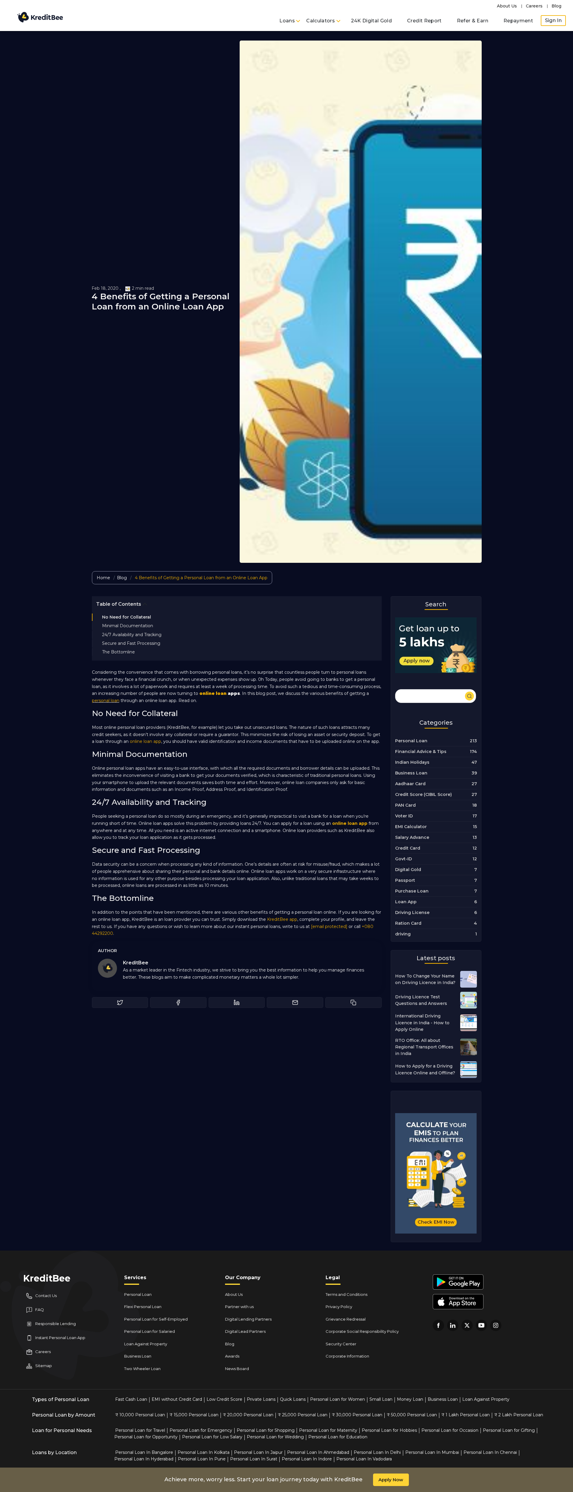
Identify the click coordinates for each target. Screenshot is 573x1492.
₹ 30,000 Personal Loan (357, 1414)
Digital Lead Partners (245, 1331)
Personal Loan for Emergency (201, 1430)
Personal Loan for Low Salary (212, 1437)
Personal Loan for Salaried (149, 1331)
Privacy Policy (339, 1306)
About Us (507, 6)
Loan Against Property (145, 1343)
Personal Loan (138, 1294)
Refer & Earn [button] (472, 21)
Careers (534, 6)
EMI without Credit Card (177, 1399)
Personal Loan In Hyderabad (143, 1459)
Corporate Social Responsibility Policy (362, 1331)
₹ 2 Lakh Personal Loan (518, 1414)
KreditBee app (282, 919)
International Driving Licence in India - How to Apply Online (422, 1022)
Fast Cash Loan (131, 1399)
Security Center (341, 1343)
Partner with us (239, 1306)
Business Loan (137, 1356)
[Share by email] (295, 1002)
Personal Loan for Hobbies (389, 1430)
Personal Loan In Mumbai (432, 1452)
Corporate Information (347, 1356)
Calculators (321, 21)
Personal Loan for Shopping (266, 1430)
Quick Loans (293, 1399)
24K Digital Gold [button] (371, 21)
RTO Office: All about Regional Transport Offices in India (424, 1047)
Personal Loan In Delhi (377, 1452)
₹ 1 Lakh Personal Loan (465, 1414)
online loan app (145, 741)
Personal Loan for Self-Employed (156, 1319)
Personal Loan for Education (337, 1437)
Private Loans (261, 1399)
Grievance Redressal (346, 1319)
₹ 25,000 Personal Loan (302, 1414)
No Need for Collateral (126, 617)
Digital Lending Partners (248, 1319)
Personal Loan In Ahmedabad (318, 1452)
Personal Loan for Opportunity (146, 1437)
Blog (556, 6)
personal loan (105, 700)
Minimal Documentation (127, 625)
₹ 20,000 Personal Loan (248, 1414)
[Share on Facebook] (178, 1002)
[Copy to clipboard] (353, 1002)
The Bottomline (118, 652)
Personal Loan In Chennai (490, 1452)
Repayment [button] (518, 21)
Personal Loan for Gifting (509, 1430)
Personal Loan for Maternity (328, 1430)
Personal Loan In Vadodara (364, 1459)
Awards (232, 1356)
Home (103, 577)
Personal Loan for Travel (140, 1430)
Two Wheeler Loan (142, 1368)
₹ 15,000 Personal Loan (194, 1414)
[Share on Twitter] (120, 1002)
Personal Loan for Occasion (449, 1430)
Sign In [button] (553, 20)
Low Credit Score (224, 1399)
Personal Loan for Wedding (275, 1437)
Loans (287, 21)
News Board (237, 1368)
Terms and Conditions (346, 1294)
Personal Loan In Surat (253, 1459)
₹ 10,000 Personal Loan (140, 1414)
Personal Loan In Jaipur (258, 1452)
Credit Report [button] (424, 21)
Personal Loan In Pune (202, 1459)
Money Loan (410, 1399)
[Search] (435, 695)
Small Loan (380, 1399)
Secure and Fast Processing (131, 643)
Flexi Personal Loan (142, 1306)
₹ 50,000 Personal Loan (412, 1414)
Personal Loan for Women (337, 1399)
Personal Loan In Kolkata (203, 1452)
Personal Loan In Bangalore (144, 1452)
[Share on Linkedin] (237, 1002)
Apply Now (390, 1479)
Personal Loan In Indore (307, 1459)
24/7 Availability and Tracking (131, 634)
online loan (213, 693)
